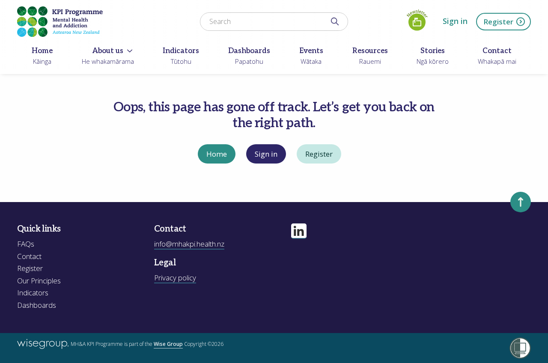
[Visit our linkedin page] (299, 231)
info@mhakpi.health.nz (189, 244)
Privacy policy (175, 278)
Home (216, 154)
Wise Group (168, 344)
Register (498, 22)
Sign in (455, 21)
